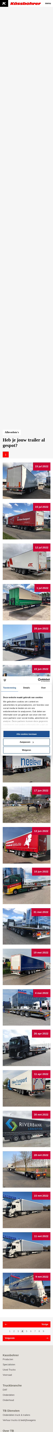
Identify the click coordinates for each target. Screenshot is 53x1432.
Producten (8, 1359)
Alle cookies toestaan (26, 734)
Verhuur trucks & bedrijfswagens (19, 1420)
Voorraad (7, 1375)
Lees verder (6, 454)
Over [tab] (43, 687)
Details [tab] (26, 687)
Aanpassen (25, 742)
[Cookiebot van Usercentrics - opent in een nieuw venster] (38, 680)
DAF (5, 1389)
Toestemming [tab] (9, 687)
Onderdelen (8, 1395)
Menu (48, 3)
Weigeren (26, 750)
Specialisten (9, 1364)
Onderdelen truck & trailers (16, 1415)
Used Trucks (9, 1369)
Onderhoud (8, 1400)
